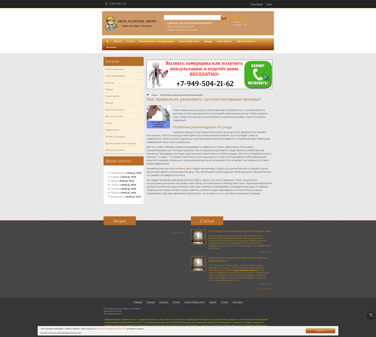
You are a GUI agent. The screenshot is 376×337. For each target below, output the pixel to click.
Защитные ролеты (114, 109)
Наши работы (224, 41)
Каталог (118, 41)
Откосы (109, 123)
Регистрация (257, 4)
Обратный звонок (246, 41)
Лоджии (109, 89)
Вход (269, 4)
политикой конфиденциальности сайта (111, 329)
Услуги (130, 41)
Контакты (111, 47)
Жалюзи (109, 102)
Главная (137, 302)
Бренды (208, 41)
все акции (177, 232)
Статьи (154, 94)
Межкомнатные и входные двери (156, 41)
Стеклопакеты (112, 96)
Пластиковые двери (115, 75)
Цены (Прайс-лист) (189, 41)
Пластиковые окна (114, 69)
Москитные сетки (114, 116)
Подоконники (112, 129)
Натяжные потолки (115, 149)
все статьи (263, 288)
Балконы (109, 82)
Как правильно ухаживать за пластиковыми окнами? (181, 94)
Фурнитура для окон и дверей (120, 143)
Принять (320, 330)
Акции (212, 302)
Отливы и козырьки (115, 136)
